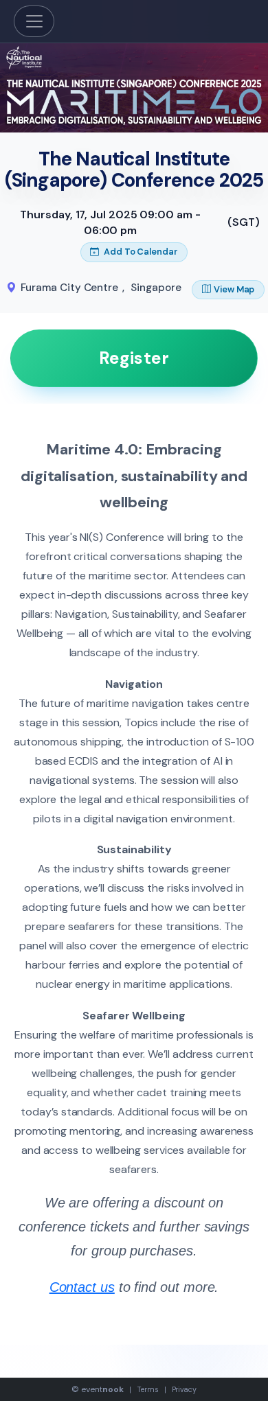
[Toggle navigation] (34, 21)
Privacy (184, 1389)
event (102, 1389)
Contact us (82, 1287)
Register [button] (134, 358)
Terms (148, 1389)
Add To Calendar (140, 251)
